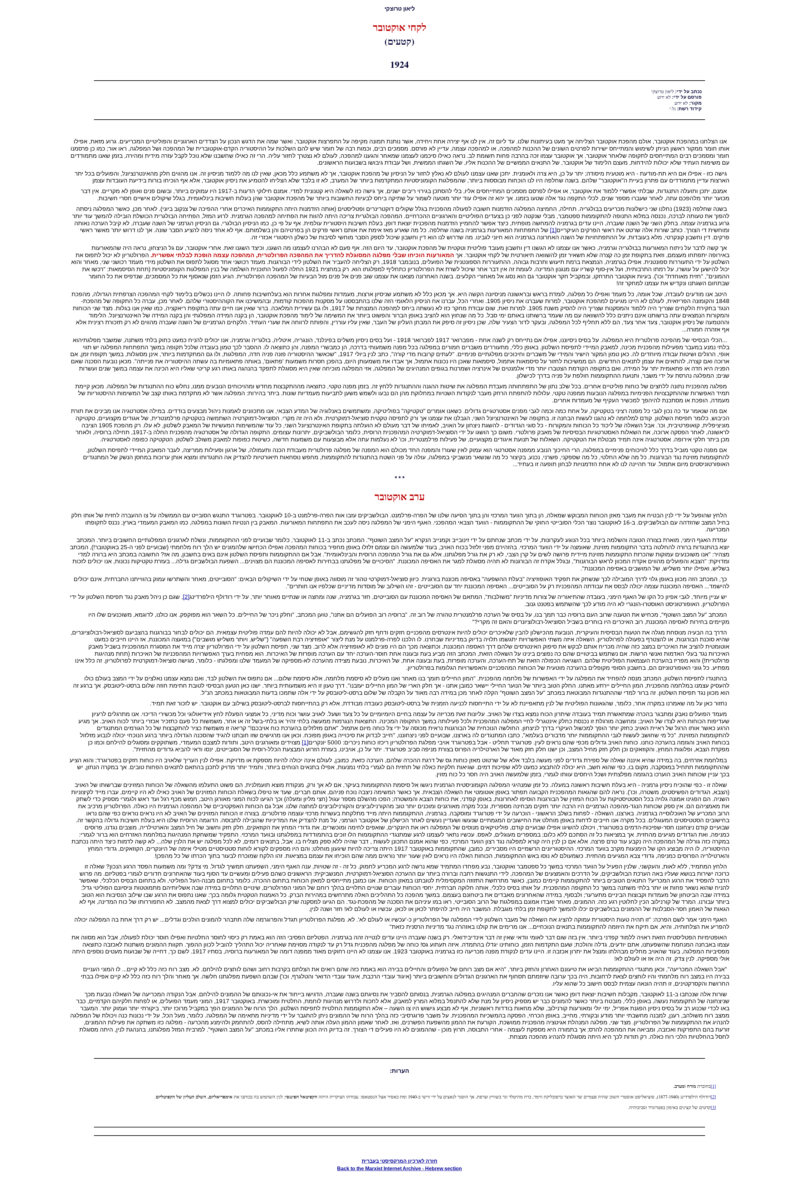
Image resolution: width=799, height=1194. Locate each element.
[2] (186, 597)
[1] (553, 230)
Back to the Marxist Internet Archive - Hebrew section (399, 1168)
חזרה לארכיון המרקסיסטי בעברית (399, 1161)
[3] (713, 1107)
